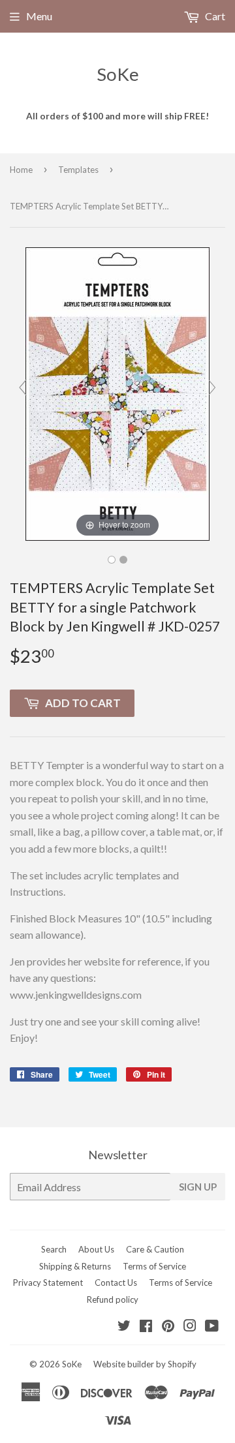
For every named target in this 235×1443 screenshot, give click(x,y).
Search (54, 1249)
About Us (96, 1249)
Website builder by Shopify (144, 1364)
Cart (214, 16)
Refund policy (112, 1299)
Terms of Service (154, 1266)
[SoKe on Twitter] (124, 1326)
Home (21, 169)
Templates (78, 169)
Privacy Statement (48, 1282)
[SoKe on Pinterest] (168, 1326)
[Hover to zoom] (117, 392)
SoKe (118, 74)
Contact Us (116, 1282)
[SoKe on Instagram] (189, 1326)
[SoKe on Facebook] (146, 1326)
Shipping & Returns (75, 1266)
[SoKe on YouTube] (212, 1326)
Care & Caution (155, 1249)
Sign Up (198, 1186)
